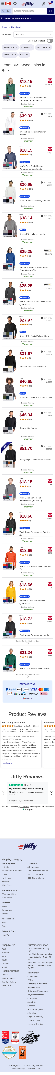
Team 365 (8, 55)
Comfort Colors (9, 982)
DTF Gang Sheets (36, 878)
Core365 (25, 47)
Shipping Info (34, 987)
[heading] (27, 364)
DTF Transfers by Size (38, 871)
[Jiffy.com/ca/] (27, 846)
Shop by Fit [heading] (8, 945)
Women (5, 952)
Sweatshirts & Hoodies (12, 871)
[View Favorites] (15, 3)
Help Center (33, 973)
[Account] (44, 3)
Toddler (5, 963)
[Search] (50, 11)
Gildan (5, 975)
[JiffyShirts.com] (27, 4)
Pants (4, 906)
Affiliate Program (35, 1009)
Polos (4, 874)
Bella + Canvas (9, 978)
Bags (4, 926)
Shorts (5, 914)
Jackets (5, 881)
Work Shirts (7, 885)
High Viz (5, 935)
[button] (6, 11)
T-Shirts (5, 867)
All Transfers (33, 867)
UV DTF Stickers (35, 874)
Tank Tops (6, 878)
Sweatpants (7, 910)
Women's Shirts (9, 894)
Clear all (24, 55)
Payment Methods (36, 995)
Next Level (42, 47)
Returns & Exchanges (38, 991)
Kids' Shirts (7, 898)
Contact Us (33, 976)
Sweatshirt (9, 47)
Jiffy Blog (32, 1013)
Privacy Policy (34, 1020)
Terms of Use (34, 1068)
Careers (31, 1006)
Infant (4, 967)
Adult (4, 949)
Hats (4, 922)
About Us (32, 1002)
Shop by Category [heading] (12, 859)
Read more (7, 763)
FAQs (30, 980)
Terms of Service (35, 1024)
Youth (4, 960)
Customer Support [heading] (38, 945)
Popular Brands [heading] (10, 971)
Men (4, 956)
